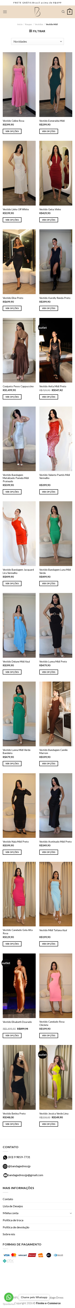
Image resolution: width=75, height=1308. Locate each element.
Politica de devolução (16, 1227)
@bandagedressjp (19, 1166)
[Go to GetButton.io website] (9, 1304)
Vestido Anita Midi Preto (52, 386)
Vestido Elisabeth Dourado (17, 1021)
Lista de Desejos (13, 1206)
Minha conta (10, 1213)
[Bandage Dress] (37, 11)
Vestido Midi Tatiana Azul (53, 930)
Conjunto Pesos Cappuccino (18, 386)
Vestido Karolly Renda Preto (54, 297)
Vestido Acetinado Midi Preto (55, 841)
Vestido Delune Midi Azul (16, 661)
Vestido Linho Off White (16, 209)
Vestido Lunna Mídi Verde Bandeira (16, 751)
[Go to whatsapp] (8, 1297)
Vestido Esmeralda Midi (52, 120)
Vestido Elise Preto (13, 297)
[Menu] (5, 11)
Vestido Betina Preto (14, 1113)
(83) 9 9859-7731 (19, 1157)
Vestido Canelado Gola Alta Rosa (18, 932)
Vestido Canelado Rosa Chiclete (51, 1023)
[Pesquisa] (63, 11)
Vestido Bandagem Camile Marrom (53, 751)
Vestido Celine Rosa (13, 120)
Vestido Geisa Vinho (50, 209)
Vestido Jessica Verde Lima (53, 1113)
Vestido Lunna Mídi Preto (53, 661)
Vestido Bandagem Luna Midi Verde (55, 571)
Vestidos (39, 24)
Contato (8, 1199)
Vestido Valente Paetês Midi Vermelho (54, 476)
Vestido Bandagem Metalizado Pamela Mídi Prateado (16, 478)
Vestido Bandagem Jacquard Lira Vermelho (18, 571)
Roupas (28, 24)
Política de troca (13, 1220)
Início (19, 24)
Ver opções (12, 131)
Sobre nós (9, 1234)
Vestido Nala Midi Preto (16, 841)
